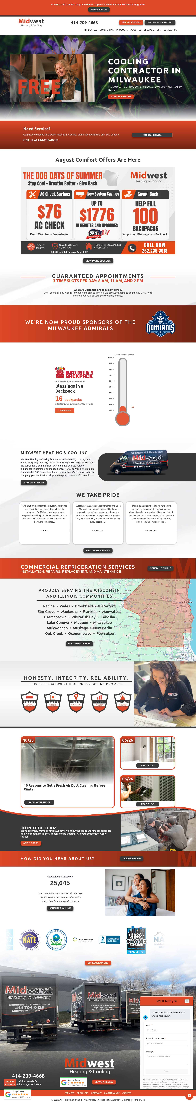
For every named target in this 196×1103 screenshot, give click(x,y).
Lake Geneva (58, 622)
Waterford (107, 606)
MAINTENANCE (112, 1093)
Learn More (65, 410)
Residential (90, 30)
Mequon (81, 622)
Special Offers (152, 30)
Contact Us (170, 30)
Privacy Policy (89, 1100)
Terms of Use (138, 1100)
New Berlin (102, 628)
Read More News (39, 802)
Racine (49, 606)
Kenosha (108, 617)
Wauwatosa (111, 611)
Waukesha (69, 611)
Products (122, 30)
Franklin (90, 611)
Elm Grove (46, 611)
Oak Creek (54, 633)
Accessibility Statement (109, 1100)
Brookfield (84, 606)
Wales (65, 606)
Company (96, 1093)
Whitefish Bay (84, 617)
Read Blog (33, 791)
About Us (136, 30)
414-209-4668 (84, 22)
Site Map (126, 1100)
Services (69, 1093)
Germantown (55, 617)
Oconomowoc (79, 633)
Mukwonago (57, 628)
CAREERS (126, 1093)
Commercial (107, 30)
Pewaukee (105, 633)
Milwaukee (102, 622)
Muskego (80, 628)
